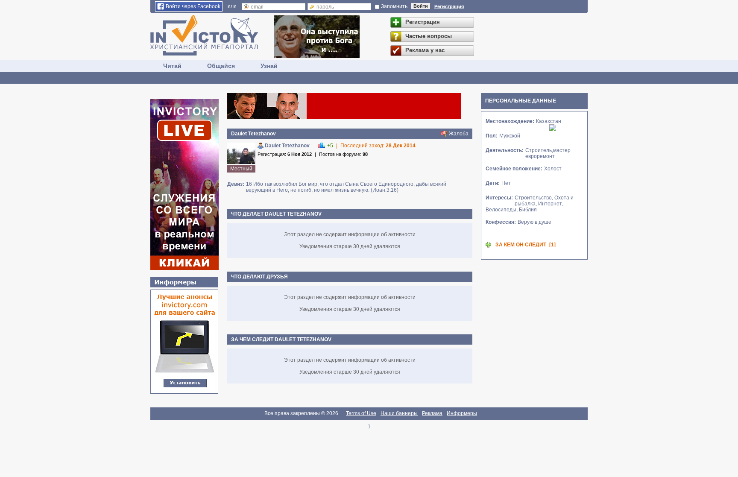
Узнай (269, 65)
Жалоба (459, 134)
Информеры (462, 413)
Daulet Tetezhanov (287, 146)
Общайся (221, 65)
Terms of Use (361, 413)
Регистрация (449, 6)
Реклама (432, 413)
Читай (172, 65)
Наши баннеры (399, 413)
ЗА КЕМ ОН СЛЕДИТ (520, 245)
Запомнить (394, 6)
